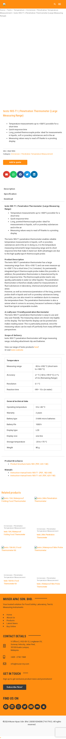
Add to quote (15, 162)
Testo (9, 10)
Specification (10, 194)
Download (8, 199)
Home (2, 10)
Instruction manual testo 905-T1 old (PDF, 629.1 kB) (32, 475)
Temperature (19, 10)
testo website (17, 350)
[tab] (33, 189)
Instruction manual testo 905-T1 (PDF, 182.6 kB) (31, 473)
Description (9, 189)
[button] (6, 174)
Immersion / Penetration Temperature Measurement (32, 154)
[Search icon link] (55, 4)
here (36, 347)
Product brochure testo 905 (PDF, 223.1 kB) (29, 464)
